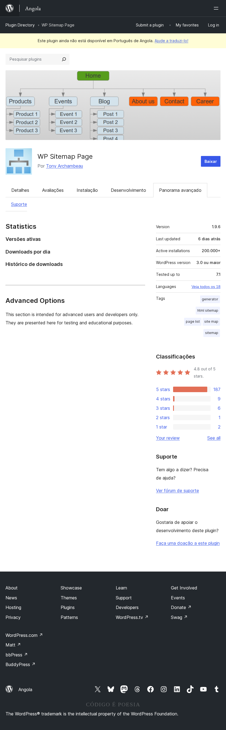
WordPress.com (24, 635)
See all (213, 438)
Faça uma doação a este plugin (188, 543)
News (11, 597)
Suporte (19, 204)
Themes (69, 597)
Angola (25, 689)
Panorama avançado (180, 190)
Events (178, 597)
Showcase (71, 588)
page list (193, 321)
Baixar (211, 161)
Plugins (68, 607)
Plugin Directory (20, 25)
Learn (121, 588)
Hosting (13, 607)
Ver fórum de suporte (177, 490)
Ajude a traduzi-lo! (171, 40)
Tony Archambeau (64, 166)
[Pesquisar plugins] (63, 59)
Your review (168, 438)
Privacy (13, 617)
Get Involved (184, 588)
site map (211, 321)
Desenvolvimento (128, 190)
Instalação (87, 190)
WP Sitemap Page (65, 156)
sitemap (211, 333)
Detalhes (20, 190)
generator (210, 299)
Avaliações (53, 190)
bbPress (17, 655)
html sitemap (207, 310)
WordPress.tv (132, 617)
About (12, 588)
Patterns (69, 617)
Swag (179, 617)
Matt (13, 645)
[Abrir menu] (217, 8)
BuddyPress (21, 664)
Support (124, 597)
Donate (181, 607)
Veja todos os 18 (206, 286)
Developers (127, 607)
